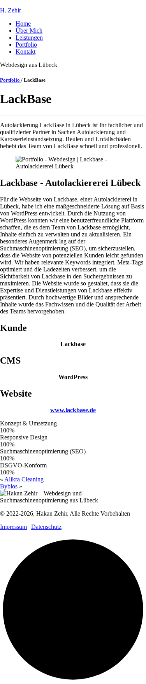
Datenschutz (46, 526)
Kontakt (25, 51)
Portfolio (26, 44)
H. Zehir (10, 10)
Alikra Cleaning (24, 479)
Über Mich (29, 30)
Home (23, 23)
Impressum (13, 526)
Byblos (9, 486)
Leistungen (29, 37)
